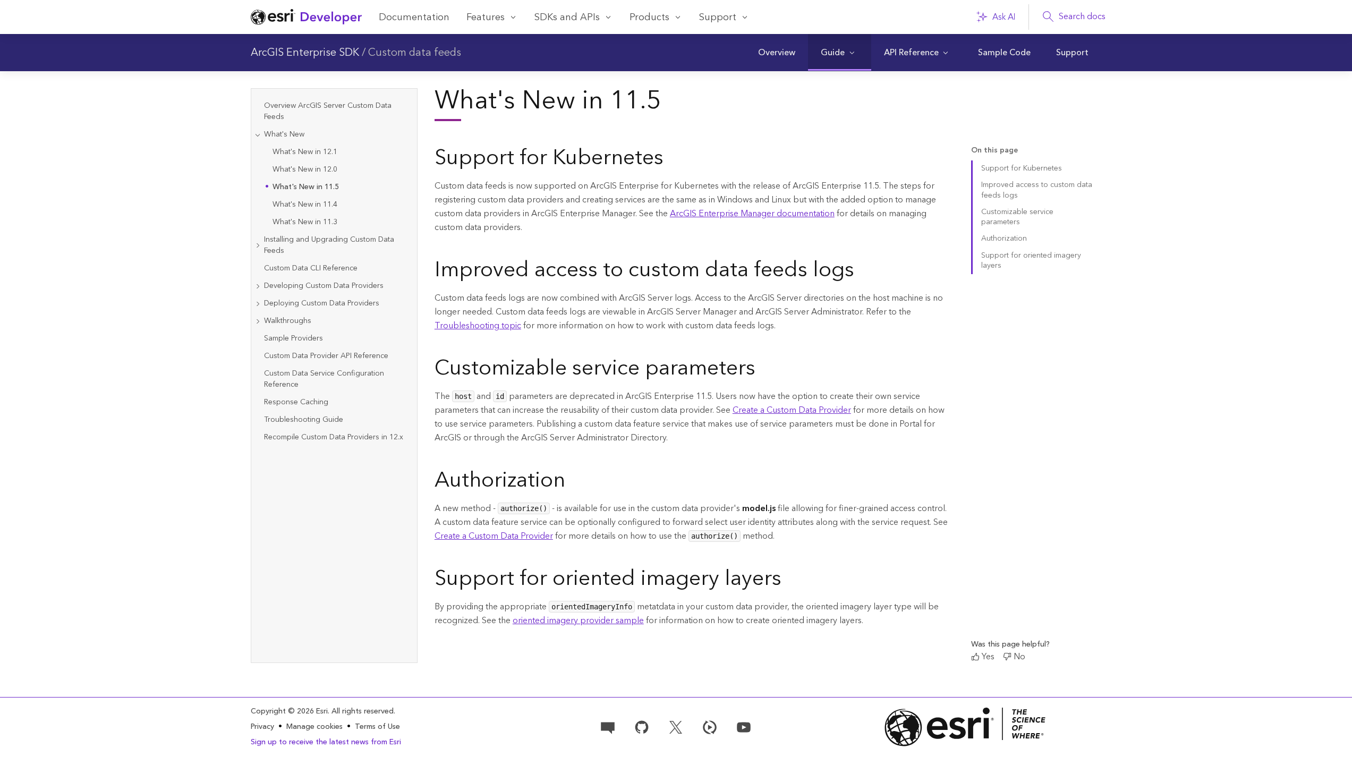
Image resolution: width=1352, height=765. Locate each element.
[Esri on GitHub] (641, 726)
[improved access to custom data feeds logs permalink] (862, 272)
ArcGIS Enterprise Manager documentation (752, 213)
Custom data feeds (414, 53)
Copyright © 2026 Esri (289, 711)
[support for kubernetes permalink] (672, 160)
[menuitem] (776, 52)
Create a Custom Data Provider (792, 410)
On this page (994, 150)
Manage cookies (314, 727)
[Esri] (965, 727)
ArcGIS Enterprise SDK (305, 53)
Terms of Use (377, 726)
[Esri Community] (607, 726)
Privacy (262, 726)
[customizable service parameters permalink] (763, 370)
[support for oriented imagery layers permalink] (789, 580)
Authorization (1004, 238)
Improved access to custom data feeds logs (1036, 189)
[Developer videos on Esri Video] (709, 726)
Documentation (414, 17)
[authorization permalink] (573, 482)
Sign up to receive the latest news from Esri (326, 742)
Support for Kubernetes (1021, 168)
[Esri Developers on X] (675, 726)
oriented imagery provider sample (578, 620)
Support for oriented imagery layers (1031, 260)
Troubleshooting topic (478, 325)
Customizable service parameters (1017, 217)
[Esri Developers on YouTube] (743, 726)
